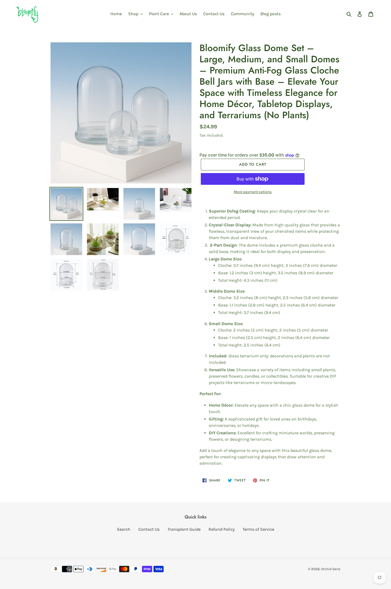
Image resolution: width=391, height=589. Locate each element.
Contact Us (149, 529)
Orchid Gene (330, 569)
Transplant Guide (184, 529)
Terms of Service (258, 529)
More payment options (253, 192)
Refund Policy (222, 529)
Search (123, 529)
